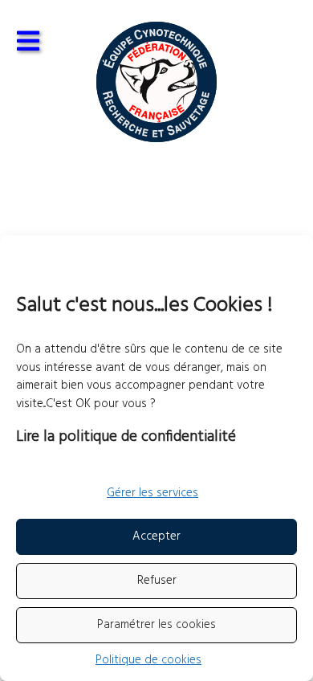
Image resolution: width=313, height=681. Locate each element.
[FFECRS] (156, 82)
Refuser (157, 580)
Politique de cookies (148, 660)
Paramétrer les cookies (156, 624)
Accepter (156, 536)
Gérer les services (152, 493)
